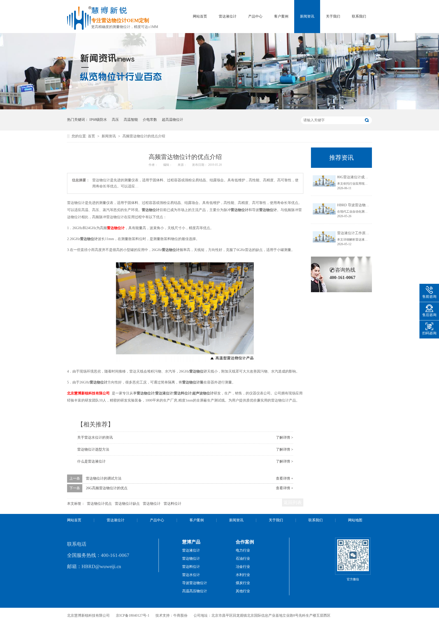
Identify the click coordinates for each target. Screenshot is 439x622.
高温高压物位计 (194, 591)
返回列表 (293, 502)
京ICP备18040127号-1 (132, 615)
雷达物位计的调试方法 (103, 478)
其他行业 (243, 591)
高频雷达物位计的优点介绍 (143, 136)
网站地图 (355, 520)
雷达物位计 (116, 228)
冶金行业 (243, 567)
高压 (115, 120)
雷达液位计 (228, 16)
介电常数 (150, 120)
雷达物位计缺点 (127, 504)
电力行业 (243, 550)
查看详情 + (284, 478)
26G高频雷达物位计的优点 (107, 488)
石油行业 (243, 558)
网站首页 (200, 16)
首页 (92, 136)
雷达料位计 (172, 504)
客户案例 (281, 16)
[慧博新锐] (79, 28)
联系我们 (359, 16)
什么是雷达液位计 (91, 461)
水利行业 (243, 575)
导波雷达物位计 (194, 583)
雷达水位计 (191, 575)
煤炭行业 (243, 583)
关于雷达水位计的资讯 (95, 437)
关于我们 (333, 16)
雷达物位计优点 (99, 504)
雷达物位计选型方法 (93, 449)
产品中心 (255, 16)
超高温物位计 (172, 120)
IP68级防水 (98, 120)
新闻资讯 (307, 16)
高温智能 (131, 120)
